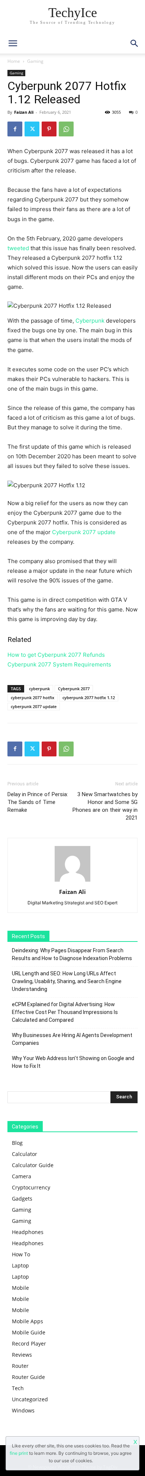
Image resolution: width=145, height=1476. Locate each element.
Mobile (20, 1287)
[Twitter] (32, 129)
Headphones (28, 1232)
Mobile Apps (27, 1321)
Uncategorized (30, 1399)
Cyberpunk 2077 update (84, 532)
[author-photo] (72, 881)
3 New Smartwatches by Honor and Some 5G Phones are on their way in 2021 (105, 806)
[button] (134, 43)
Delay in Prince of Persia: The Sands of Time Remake (37, 802)
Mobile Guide (28, 1332)
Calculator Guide (33, 1165)
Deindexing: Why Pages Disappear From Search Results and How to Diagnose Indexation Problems (72, 954)
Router (20, 1365)
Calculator (24, 1153)
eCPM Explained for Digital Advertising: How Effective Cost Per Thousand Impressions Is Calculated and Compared (65, 1012)
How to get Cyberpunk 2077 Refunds (56, 654)
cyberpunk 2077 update (34, 706)
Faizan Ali (23, 112)
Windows (23, 1410)
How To (21, 1254)
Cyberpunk (89, 320)
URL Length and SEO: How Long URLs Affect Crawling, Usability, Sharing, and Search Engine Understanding (67, 981)
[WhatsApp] (66, 129)
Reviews (22, 1354)
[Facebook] (14, 129)
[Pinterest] (49, 129)
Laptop (20, 1265)
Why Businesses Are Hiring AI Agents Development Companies (72, 1039)
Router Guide (28, 1376)
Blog (17, 1142)
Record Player (29, 1343)
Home (13, 61)
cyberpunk (39, 688)
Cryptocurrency (31, 1187)
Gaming (35, 61)
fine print (19, 1453)
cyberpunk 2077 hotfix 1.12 (88, 697)
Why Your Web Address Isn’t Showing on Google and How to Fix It (73, 1062)
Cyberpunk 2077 (74, 688)
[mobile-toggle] (13, 43)
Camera (21, 1176)
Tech (18, 1388)
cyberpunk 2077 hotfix (32, 697)
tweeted (18, 248)
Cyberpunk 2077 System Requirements (59, 664)
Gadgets (22, 1198)
